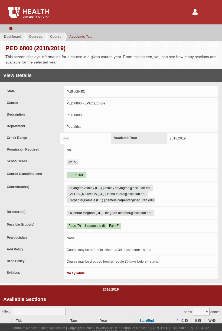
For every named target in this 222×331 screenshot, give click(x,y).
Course (55, 37)
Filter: (6, 311)
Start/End (146, 321)
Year (103, 321)
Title (19, 321)
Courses (35, 37)
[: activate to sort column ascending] (7, 320)
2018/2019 (111, 289)
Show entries (202, 312)
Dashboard (12, 37)
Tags (74, 321)
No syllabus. (76, 273)
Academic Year (81, 37)
